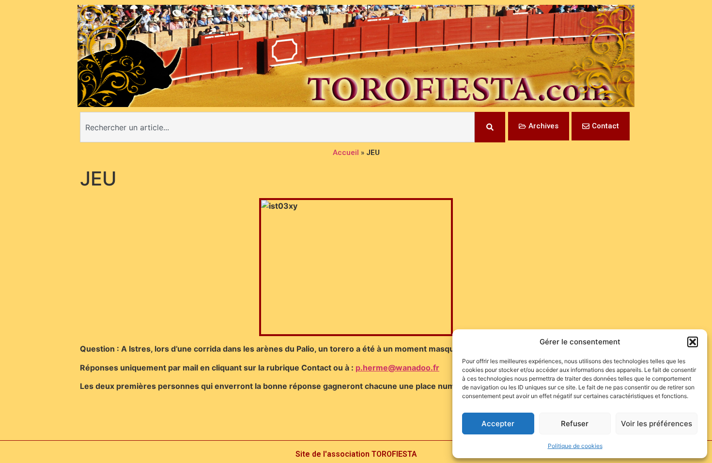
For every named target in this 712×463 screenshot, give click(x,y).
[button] (692, 342)
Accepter (497, 423)
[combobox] (277, 127)
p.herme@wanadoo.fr (397, 367)
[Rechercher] (490, 127)
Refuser (574, 423)
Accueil (346, 152)
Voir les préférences (656, 423)
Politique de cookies (575, 445)
